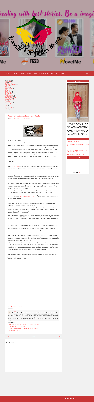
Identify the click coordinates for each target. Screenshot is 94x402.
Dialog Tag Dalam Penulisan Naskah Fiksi (75, 154)
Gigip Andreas (86, 399)
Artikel (6, 90)
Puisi (6, 82)
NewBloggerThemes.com (73, 399)
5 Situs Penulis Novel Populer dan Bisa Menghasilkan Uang (78, 145)
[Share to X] (11, 308)
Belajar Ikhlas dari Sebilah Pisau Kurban (17, 326)
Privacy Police (60, 73)
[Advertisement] (33, 383)
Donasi (29, 73)
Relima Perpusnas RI (10, 93)
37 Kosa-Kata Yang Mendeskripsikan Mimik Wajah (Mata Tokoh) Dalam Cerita (77, 151)
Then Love (7, 87)
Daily (6, 105)
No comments (26, 118)
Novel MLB (7, 85)
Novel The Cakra (9, 98)
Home (7, 73)
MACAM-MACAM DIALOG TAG (73, 141)
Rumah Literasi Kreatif (10, 84)
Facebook (14, 306)
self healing (16, 166)
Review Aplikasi (8, 103)
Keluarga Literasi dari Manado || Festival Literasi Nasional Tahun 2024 (23, 328)
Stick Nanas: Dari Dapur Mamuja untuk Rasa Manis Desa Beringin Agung (24, 324)
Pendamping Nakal (9, 99)
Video (22, 73)
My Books (15, 73)
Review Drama (8, 94)
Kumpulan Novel (9, 102)
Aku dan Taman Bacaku (10, 97)
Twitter (20, 306)
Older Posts (59, 336)
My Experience (8, 83)
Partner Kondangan (9, 95)
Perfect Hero (8, 81)
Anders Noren (57, 399)
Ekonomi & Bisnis (9, 96)
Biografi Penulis (8, 108)
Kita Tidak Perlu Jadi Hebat (14, 330)
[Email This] (8, 308)
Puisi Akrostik (8, 91)
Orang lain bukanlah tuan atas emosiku (28, 196)
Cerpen (6, 86)
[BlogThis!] (10, 308)
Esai (6, 89)
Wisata (6, 100)
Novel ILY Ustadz (9, 107)
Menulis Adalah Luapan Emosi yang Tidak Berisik (25, 116)
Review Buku (8, 92)
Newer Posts (7, 336)
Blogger (80, 172)
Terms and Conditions (47, 73)
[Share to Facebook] (12, 308)
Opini (6, 104)
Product (6, 113)
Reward (36, 73)
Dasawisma (7, 101)
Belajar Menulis (8, 88)
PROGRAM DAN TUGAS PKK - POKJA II (75, 148)
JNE (5, 112)
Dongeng (7, 110)
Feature (6, 111)
